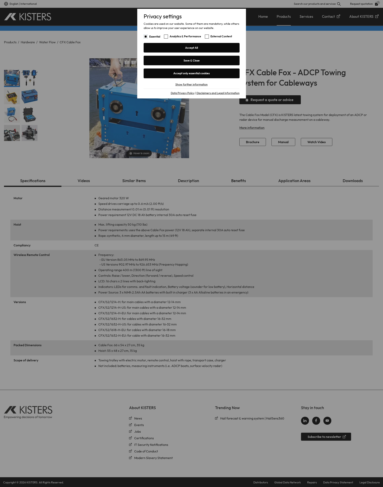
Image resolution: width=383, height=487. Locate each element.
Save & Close (192, 60)
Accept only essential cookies (191, 73)
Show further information (191, 84)
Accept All (191, 48)
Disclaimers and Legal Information (218, 93)
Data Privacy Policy (182, 93)
